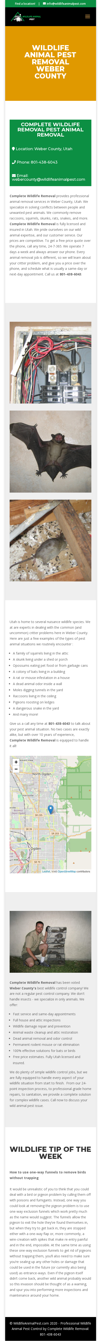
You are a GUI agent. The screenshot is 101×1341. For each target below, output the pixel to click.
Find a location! (25, 4)
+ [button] (16, 762)
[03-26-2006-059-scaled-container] (50, 971)
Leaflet (46, 871)
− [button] (16, 769)
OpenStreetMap (67, 871)
